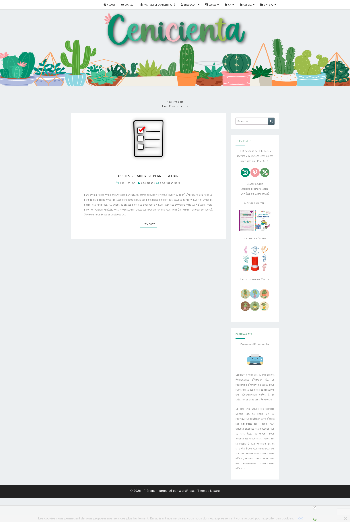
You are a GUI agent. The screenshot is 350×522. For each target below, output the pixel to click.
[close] (176, 507)
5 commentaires (170, 182)
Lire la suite (149, 224)
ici (245, 468)
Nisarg (215, 490)
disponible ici (249, 424)
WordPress (187, 490)
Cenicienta (148, 182)
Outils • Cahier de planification (148, 175)
